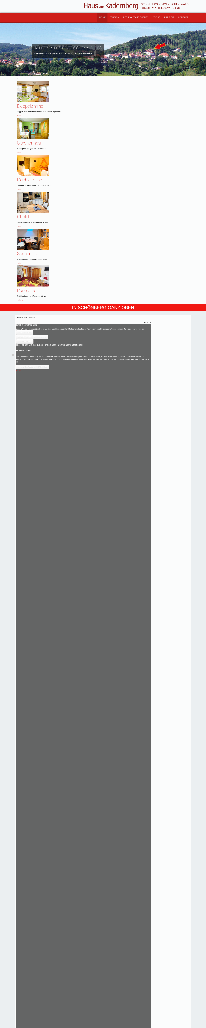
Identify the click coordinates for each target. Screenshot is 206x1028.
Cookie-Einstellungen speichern (32, 367)
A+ (145, 323)
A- (150, 323)
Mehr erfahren (24, 341)
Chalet (23, 217)
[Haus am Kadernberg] (29, 14)
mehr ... (20, 116)
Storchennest (29, 143)
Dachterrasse (29, 180)
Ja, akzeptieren (24, 332)
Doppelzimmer (30, 106)
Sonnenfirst (27, 254)
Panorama (27, 290)
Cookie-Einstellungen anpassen (32, 337)
